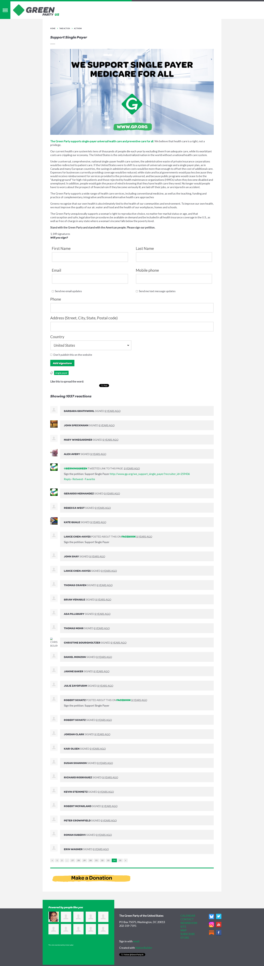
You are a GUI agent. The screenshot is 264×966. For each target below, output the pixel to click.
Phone (55, 299)
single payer (61, 372)
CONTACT (187, 919)
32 (102, 860)
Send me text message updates (158, 291)
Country (57, 336)
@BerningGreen (75, 468)
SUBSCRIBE (187, 934)
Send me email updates (69, 291)
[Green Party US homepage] (36, 9)
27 (73, 860)
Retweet (77, 479)
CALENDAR (187, 915)
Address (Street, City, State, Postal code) (84, 318)
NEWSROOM (188, 923)
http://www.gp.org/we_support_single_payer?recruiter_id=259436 (150, 474)
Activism (78, 28)
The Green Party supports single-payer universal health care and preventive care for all (101, 141)
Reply (67, 479)
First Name (61, 248)
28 (78, 860)
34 (114, 860)
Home (52, 28)
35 (120, 860)
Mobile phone (147, 270)
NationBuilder (143, 947)
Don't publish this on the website (73, 354)
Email (56, 270)
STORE (184, 937)
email (136, 941)
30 (90, 860)
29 (84, 860)
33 (108, 860)
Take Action (64, 28)
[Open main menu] (5, 10)
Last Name (145, 248)
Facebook (128, 536)
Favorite (90, 479)
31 (96, 860)
